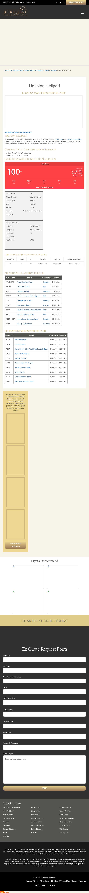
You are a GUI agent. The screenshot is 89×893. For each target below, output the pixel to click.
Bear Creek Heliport (22, 354)
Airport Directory (17, 70)
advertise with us (32, 881)
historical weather (66, 822)
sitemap (34, 833)
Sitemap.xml (64, 833)
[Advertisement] (24, 428)
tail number (64, 829)
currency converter (37, 818)
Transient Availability (74, 139)
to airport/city (8, 710)
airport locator (8, 815)
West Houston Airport (25, 282)
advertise (6, 822)
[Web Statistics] (4, 892)
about (5, 833)
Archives (6, 836)
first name (6, 655)
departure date (8, 722)
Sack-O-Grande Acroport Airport (29, 310)
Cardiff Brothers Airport (25, 314)
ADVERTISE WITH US (15, 545)
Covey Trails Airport (24, 324)
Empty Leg (59, 139)
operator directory (9, 829)
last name (6, 666)
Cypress (46, 305)
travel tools (64, 815)
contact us (82, 881)
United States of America (33, 70)
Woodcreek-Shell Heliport (24, 363)
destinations (35, 815)
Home (7, 70)
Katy (44, 287)
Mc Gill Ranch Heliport (23, 377)
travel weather (36, 822)
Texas (46, 70)
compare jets (35, 811)
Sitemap (74, 881)
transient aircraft (65, 807)
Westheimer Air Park (24, 300)
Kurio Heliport (20, 372)
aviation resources (37, 825)
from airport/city (9, 698)
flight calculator (8, 818)
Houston (54, 70)
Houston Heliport (21, 340)
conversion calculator (67, 818)
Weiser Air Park (23, 291)
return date (7, 732)
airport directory (65, 811)
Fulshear (46, 324)
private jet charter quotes (11, 807)
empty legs (35, 807)
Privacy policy (44, 881)
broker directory (36, 829)
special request (8, 754)
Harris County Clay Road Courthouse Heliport (31, 349)
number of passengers (10, 743)
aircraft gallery (8, 811)
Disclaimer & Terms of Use (60, 881)
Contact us (6, 825)
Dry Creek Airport (23, 305)
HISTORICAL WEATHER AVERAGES (18, 132)
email (5, 687)
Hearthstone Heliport (22, 367)
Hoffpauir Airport (23, 287)
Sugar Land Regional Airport (27, 319)
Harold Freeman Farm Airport (28, 296)
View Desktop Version (44, 885)
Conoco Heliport (20, 358)
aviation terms (65, 825)
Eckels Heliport (20, 344)
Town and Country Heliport (24, 381)
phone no (12, 677)
